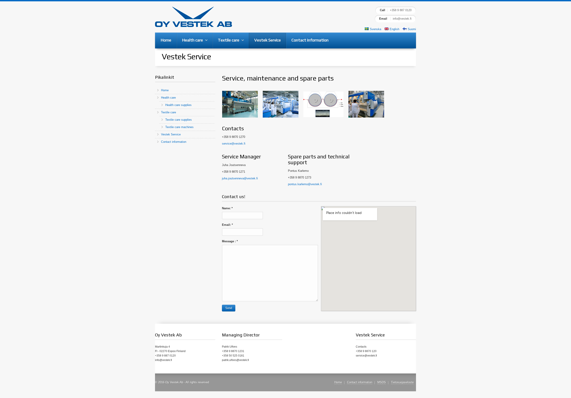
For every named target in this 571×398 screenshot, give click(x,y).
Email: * (227, 224)
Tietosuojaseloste (402, 382)
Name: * (227, 208)
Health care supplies (178, 105)
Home (165, 90)
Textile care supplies (178, 119)
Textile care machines (179, 127)
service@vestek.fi (233, 143)
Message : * (230, 241)
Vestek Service (171, 134)
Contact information (173, 141)
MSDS (381, 382)
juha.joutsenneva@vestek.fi (240, 178)
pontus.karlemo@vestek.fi (305, 184)
